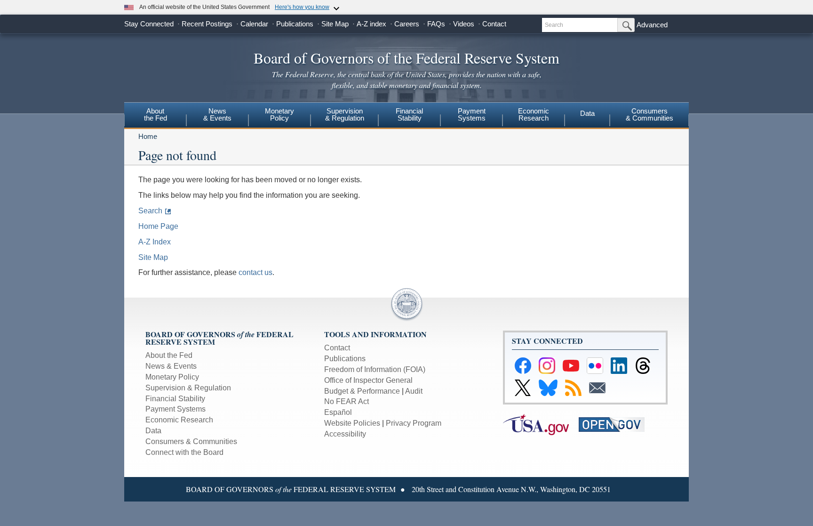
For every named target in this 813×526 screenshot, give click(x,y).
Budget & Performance (362, 391)
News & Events (171, 366)
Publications (294, 24)
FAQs (436, 24)
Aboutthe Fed (155, 114)
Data (587, 113)
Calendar (254, 24)
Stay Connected (149, 24)
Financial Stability (175, 399)
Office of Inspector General (368, 380)
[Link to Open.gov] (616, 424)
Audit (413, 391)
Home (147, 136)
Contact (494, 24)
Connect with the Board (184, 452)
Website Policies (352, 423)
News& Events (217, 114)
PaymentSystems (472, 114)
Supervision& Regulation (344, 114)
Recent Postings (207, 24)
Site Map (335, 24)
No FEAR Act (346, 401)
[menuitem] (155, 116)
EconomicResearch (533, 114)
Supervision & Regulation (188, 388)
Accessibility (345, 434)
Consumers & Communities (649, 114)
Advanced (652, 25)
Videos (463, 24)
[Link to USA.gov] (541, 424)
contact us (255, 272)
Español (338, 412)
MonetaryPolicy (279, 114)
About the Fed (168, 355)
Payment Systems (175, 409)
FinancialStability (409, 114)
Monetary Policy (172, 377)
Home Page (158, 226)
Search (150, 211)
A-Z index (371, 24)
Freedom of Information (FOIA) (374, 369)
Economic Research (179, 420)
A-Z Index (154, 242)
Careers (406, 24)
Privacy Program (413, 423)
